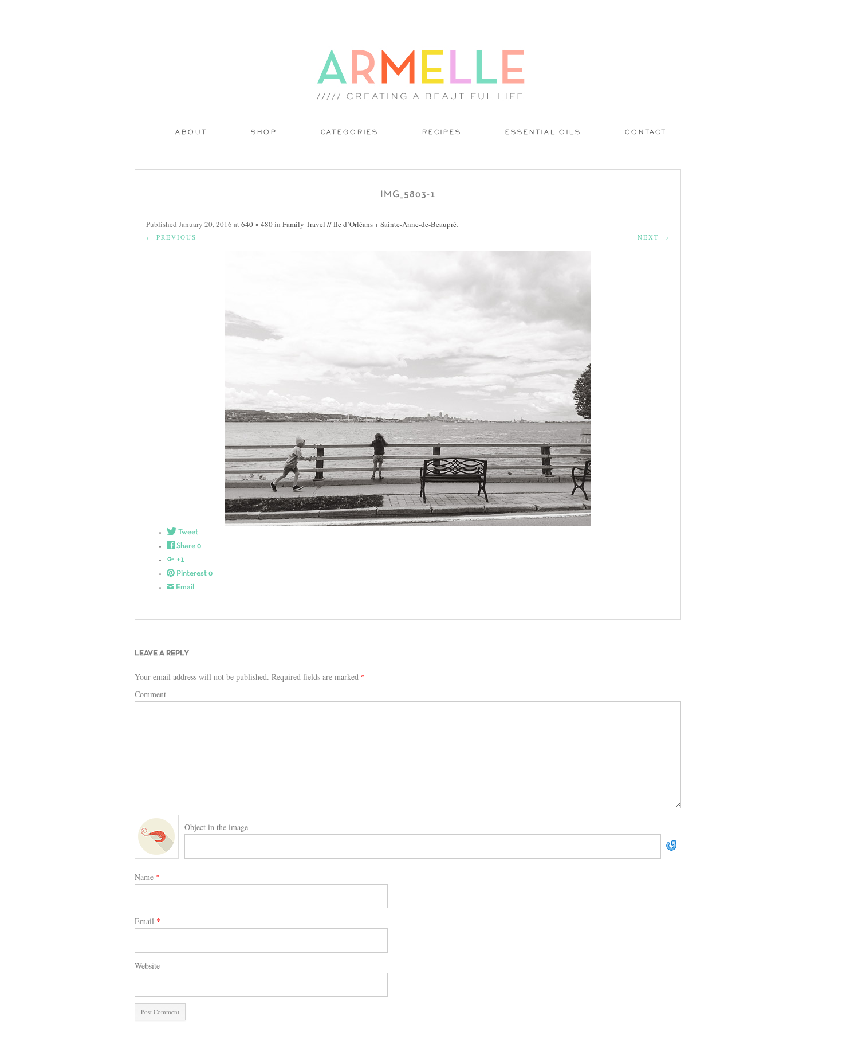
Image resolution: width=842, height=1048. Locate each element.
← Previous (171, 237)
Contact (646, 133)
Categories (350, 133)
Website (147, 965)
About (191, 133)
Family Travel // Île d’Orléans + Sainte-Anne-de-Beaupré (369, 224)
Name (147, 876)
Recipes (442, 133)
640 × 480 (257, 224)
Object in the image (216, 827)
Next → (654, 237)
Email (147, 921)
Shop (264, 133)
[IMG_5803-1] (408, 388)
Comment (150, 694)
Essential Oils (543, 133)
